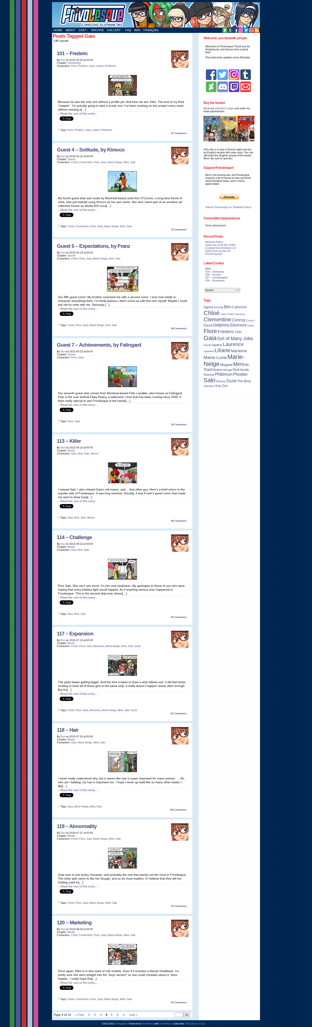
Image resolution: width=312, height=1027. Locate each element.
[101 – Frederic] (122, 96)
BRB (208, 268)
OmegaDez (121, 1023)
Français (150, 30)
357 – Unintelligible (216, 277)
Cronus (250, 320)
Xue (218, 386)
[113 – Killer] (122, 483)
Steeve (94, 453)
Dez (62, 60)
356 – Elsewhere (215, 280)
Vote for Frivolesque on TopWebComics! (228, 207)
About (70, 30)
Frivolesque (156, 15)
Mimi (126, 162)
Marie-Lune (215, 357)
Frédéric (83, 65)
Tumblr (230, 30)
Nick (111, 258)
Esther (250, 325)
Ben (227, 306)
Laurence (233, 344)
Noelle (244, 369)
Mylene (217, 369)
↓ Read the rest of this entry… (78, 113)
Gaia (91, 65)
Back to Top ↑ (199, 1023)
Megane (226, 365)
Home (57, 30)
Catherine (239, 307)
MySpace (240, 30)
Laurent (209, 351)
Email (251, 30)
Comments (179, 133)
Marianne (98, 646)
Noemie (209, 374)
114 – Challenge (74, 537)
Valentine (209, 386)
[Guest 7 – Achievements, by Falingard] (122, 387)
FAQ (128, 30)
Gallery (114, 30)
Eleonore (238, 325)
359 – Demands (214, 271)
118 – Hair (67, 730)
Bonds (71, 450)
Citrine (223, 314)
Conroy (238, 320)
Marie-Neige (115, 162)
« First (79, 1014)
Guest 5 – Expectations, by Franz (93, 246)
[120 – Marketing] (122, 965)
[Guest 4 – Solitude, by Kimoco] (122, 192)
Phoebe (240, 374)
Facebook (235, 30)
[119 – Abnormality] (122, 868)
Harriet (207, 345)
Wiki (137, 30)
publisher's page (224, 108)
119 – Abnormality (77, 826)
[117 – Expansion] (122, 676)
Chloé (74, 162)
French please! (213, 253)
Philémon (110, 65)
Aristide (218, 307)
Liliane (100, 65)
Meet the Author (214, 242)
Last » (133, 1014)
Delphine (221, 325)
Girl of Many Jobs (235, 338)
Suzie (137, 646)
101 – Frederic (72, 53)
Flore (74, 65)
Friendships (74, 63)
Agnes (208, 307)
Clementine (86, 162)
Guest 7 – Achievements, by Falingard (99, 345)
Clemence (240, 314)
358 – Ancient (213, 274)
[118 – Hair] (122, 772)
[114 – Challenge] (122, 579)
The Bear (244, 381)
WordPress (148, 1023)
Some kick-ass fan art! (217, 250)
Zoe (225, 386)
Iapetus (217, 345)
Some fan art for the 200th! (220, 245)
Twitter (246, 30)
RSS (256, 30)
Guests (71, 159)
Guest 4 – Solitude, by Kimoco (91, 150)
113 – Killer (69, 441)
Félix (238, 332)
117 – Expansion (75, 633)
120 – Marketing (74, 922)
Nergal (227, 369)
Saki (132, 162)
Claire (230, 314)
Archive (97, 30)
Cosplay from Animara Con (220, 248)
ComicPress (165, 1023)
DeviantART (225, 30)
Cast (83, 30)
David (208, 325)
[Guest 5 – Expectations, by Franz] (122, 291)
